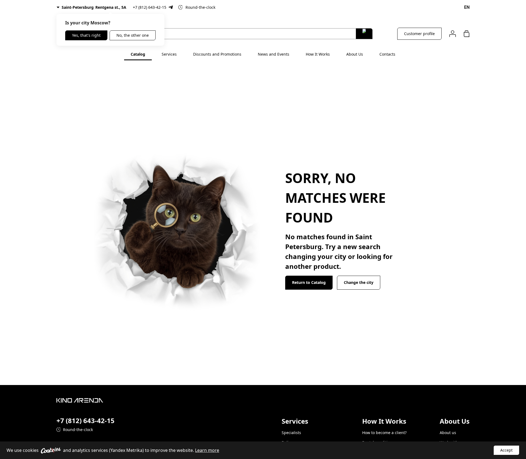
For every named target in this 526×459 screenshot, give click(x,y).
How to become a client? (384, 432)
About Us (354, 54)
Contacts (387, 54)
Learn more (207, 450)
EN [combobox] (467, 7)
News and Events (273, 54)
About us (448, 432)
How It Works (318, 54)
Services (169, 54)
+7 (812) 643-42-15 (149, 7)
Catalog (138, 54)
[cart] (467, 33)
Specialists (291, 432)
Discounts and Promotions (217, 54)
